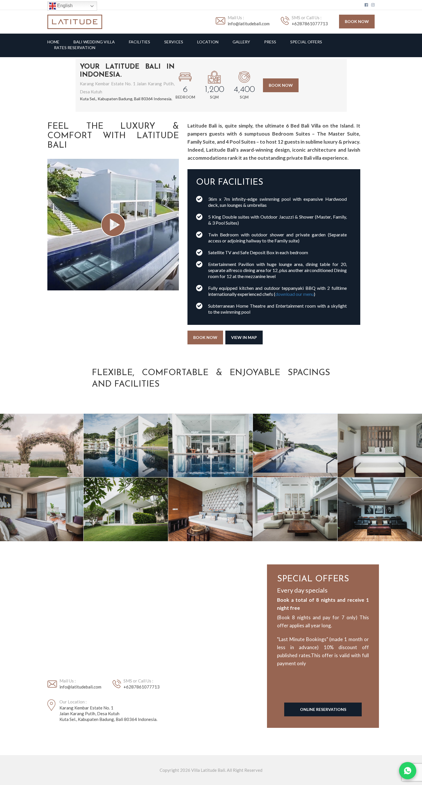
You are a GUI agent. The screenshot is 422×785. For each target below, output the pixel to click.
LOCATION (207, 42)
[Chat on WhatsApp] (407, 770)
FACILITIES (139, 42)
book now (357, 21)
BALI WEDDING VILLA (94, 42)
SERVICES (173, 42)
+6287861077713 (310, 23)
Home (53, 42)
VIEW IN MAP (244, 337)
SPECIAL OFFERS (306, 42)
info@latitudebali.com (249, 23)
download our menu (294, 294)
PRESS (270, 42)
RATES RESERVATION (74, 48)
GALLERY (241, 42)
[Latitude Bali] (74, 21)
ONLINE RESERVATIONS (323, 709)
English (64, 5)
